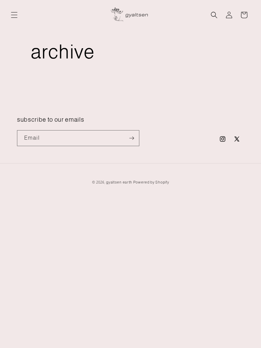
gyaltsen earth (119, 182)
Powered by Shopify (151, 182)
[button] (14, 14)
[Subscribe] (131, 138)
